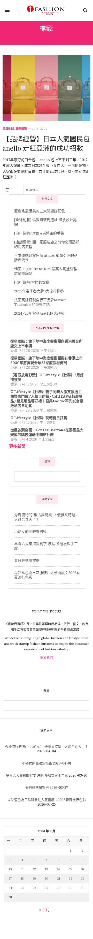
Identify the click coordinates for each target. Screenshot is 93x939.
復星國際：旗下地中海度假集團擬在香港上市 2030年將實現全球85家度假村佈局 (46, 360)
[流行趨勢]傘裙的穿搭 (31, 282)
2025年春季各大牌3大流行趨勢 (39, 291)
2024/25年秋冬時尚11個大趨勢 (39, 313)
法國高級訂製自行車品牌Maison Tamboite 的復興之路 (40, 302)
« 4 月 (44, 909)
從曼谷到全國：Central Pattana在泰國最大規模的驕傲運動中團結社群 (46, 432)
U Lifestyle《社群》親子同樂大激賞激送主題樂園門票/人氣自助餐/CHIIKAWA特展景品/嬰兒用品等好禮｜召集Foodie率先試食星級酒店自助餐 (46, 398)
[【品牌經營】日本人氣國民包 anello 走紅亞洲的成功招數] (46, 88)
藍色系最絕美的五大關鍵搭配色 (39, 211)
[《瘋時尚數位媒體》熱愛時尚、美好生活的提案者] (46, 10)
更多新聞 (17, 446)
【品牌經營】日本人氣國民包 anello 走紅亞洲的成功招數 (46, 143)
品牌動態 (8, 128)
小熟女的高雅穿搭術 (30, 531)
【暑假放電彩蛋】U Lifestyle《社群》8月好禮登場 (47, 377)
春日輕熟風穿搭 (27, 560)
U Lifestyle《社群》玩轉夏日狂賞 (38, 417)
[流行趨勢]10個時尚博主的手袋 (39, 233)
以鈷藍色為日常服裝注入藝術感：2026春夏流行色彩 (46, 800)
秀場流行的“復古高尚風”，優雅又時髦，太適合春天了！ (46, 746)
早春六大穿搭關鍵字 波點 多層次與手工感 (37, 775)
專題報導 (21, 128)
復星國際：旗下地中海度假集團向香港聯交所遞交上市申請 (46, 343)
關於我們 (46, 657)
